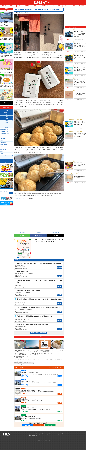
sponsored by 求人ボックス (29, 260)
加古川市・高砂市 (3, 149)
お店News (35, 5)
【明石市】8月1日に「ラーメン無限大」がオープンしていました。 (79, 57)
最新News (12, 5)
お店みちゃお (45, 5)
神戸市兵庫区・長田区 (4, 133)
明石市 (50, 2)
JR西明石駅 (16, 362)
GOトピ (4, 5)
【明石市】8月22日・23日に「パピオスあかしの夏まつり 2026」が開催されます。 (79, 123)
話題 (59, 5)
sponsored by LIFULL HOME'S (55, 367)
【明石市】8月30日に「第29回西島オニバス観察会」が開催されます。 (6, 40)
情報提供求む (43, 433)
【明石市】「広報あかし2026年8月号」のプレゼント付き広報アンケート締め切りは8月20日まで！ (6, 87)
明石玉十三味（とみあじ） (21, 198)
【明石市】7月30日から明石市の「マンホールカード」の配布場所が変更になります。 (80, 69)
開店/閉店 (27, 5)
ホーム (31, 433)
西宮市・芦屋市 (3, 144)
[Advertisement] (75, 16)
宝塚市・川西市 (3, 142)
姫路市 (1, 153)
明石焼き (21, 362)
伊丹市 (1, 140)
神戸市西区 (2, 138)
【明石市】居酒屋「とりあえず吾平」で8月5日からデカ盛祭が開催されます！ (79, 164)
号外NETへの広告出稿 (52, 433)
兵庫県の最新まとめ (4, 129)
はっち (23, 365)
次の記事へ (54, 232)
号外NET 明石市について (35, 435)
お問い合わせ (62, 433)
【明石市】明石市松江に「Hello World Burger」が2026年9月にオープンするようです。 (6, 24)
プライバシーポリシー (71, 433)
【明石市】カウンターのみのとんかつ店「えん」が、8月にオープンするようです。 (80, 93)
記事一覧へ (38, 232)
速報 (74, 5)
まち (53, 5)
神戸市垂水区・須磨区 (4, 136)
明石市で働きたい (19, 260)
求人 (20, 5)
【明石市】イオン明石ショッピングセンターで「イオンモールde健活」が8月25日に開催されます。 (6, 71)
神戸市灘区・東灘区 (4, 131)
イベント (66, 5)
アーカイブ (81, 5)
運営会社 (37, 433)
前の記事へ (22, 232)
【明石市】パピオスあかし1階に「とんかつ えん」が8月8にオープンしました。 (80, 135)
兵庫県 (26, 12)
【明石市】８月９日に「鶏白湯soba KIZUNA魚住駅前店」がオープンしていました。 (79, 176)
